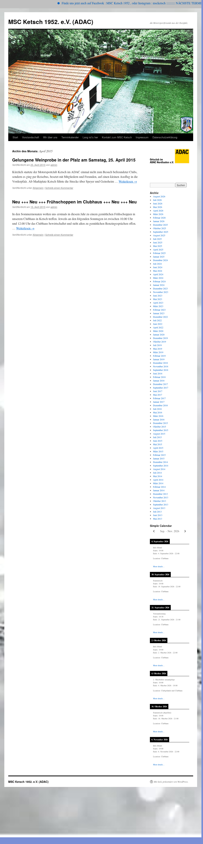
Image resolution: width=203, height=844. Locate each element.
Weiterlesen (128, 181)
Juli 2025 (157, 238)
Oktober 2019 (159, 341)
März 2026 (158, 214)
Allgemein (38, 187)
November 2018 (160, 366)
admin (54, 164)
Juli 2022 (157, 320)
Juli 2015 (157, 437)
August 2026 (159, 196)
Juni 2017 (157, 391)
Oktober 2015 (159, 426)
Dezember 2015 (160, 423)
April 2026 (158, 210)
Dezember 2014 (160, 462)
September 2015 (160, 430)
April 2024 (158, 274)
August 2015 (159, 433)
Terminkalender (70, 137)
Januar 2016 (158, 419)
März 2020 (158, 330)
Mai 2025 (157, 245)
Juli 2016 (157, 408)
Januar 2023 (158, 313)
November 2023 (160, 292)
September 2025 (160, 231)
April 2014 (158, 479)
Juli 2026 (157, 199)
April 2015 (158, 447)
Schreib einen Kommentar (59, 187)
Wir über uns (50, 137)
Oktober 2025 (159, 228)
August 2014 (159, 469)
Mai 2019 (157, 348)
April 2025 (158, 249)
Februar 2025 (159, 253)
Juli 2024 (157, 263)
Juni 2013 (157, 515)
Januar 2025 (158, 256)
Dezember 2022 (160, 316)
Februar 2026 (159, 217)
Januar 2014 (158, 490)
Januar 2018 (158, 380)
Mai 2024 (157, 270)
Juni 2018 (157, 373)
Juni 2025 (157, 242)
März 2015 (158, 451)
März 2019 (158, 352)
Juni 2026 (157, 203)
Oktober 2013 (159, 500)
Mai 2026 (157, 207)
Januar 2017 (158, 401)
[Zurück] (154, 531)
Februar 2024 (159, 281)
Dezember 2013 (160, 493)
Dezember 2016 (160, 405)
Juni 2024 (157, 267)
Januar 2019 (158, 359)
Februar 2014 (159, 486)
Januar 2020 (158, 334)
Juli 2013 (157, 511)
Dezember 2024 (160, 260)
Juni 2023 (157, 295)
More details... (159, 566)
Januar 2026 (158, 221)
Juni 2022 (157, 323)
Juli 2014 (157, 472)
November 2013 (160, 497)
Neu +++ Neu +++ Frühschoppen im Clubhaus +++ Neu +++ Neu (74, 202)
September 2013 (160, 504)
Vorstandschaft (30, 137)
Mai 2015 (157, 444)
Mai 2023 (157, 299)
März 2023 (158, 306)
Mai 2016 (157, 412)
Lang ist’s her (90, 137)
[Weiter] (185, 531)
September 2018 (160, 369)
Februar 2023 (159, 309)
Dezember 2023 (160, 288)
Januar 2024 (158, 284)
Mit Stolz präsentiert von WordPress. (171, 781)
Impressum (142, 137)
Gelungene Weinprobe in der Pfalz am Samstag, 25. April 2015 (74, 160)
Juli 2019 (157, 345)
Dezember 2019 (160, 338)
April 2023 (158, 302)
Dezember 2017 (160, 384)
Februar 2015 (159, 454)
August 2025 (159, 235)
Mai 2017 (157, 394)
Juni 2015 (157, 440)
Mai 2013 (157, 518)
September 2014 (160, 465)
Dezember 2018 (160, 362)
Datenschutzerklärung (164, 137)
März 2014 (158, 483)
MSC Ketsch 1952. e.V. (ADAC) (50, 21)
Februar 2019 (159, 355)
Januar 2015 (158, 458)
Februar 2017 (159, 398)
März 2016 (158, 415)
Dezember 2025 (160, 224)
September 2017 (160, 387)
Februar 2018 (159, 377)
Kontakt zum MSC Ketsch (117, 137)
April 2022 (158, 327)
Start (15, 137)
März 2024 (158, 277)
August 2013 (159, 508)
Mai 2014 (157, 476)
